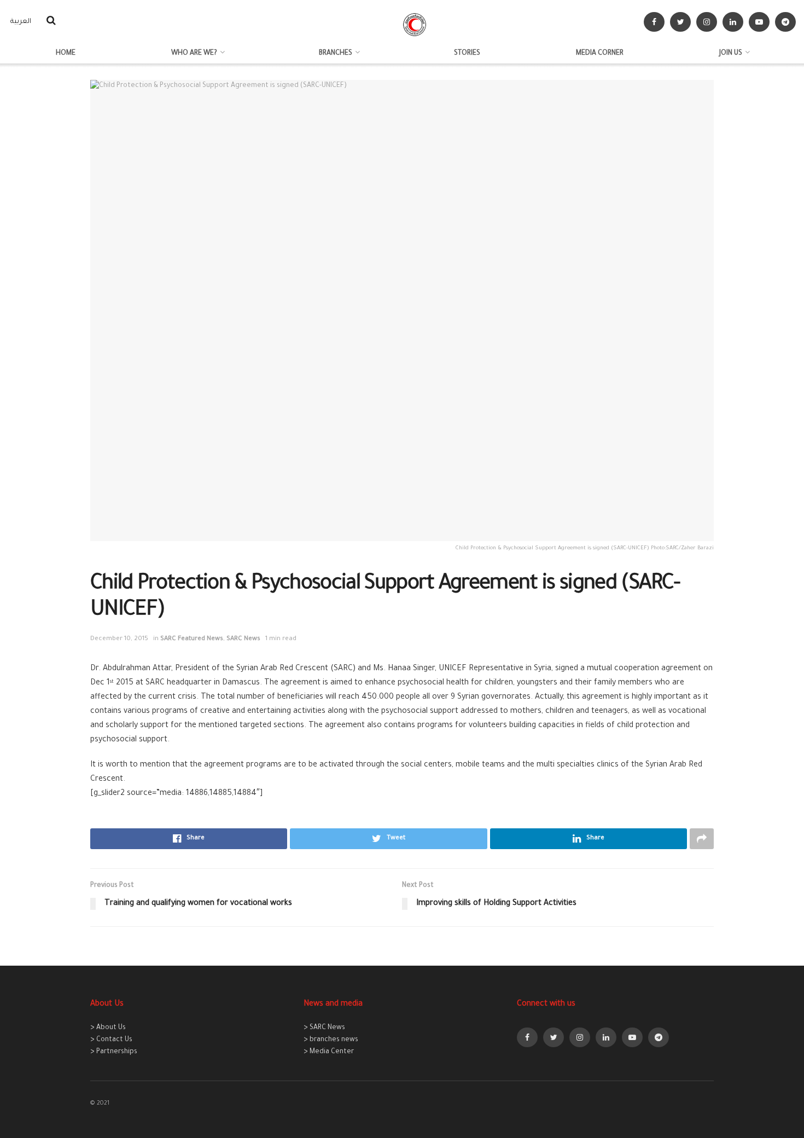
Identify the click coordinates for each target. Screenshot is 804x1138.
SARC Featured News (191, 639)
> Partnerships (113, 1052)
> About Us (108, 1028)
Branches (335, 53)
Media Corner (600, 53)
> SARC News (324, 1028)
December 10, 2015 (119, 639)
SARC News (243, 639)
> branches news (331, 1040)
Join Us (730, 53)
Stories (467, 53)
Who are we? (194, 53)
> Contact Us (111, 1040)
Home (65, 53)
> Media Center (329, 1052)
